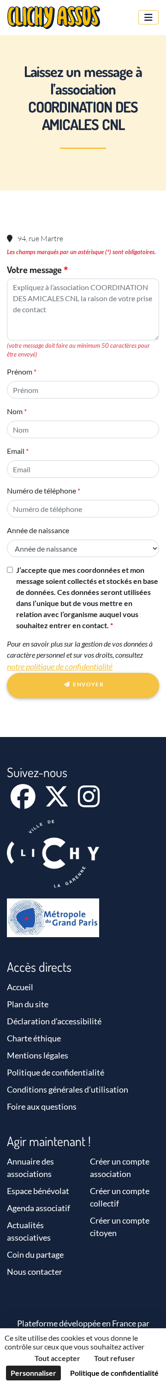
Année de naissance (38, 530)
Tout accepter (57, 1358)
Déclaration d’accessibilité (54, 1021)
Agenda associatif (38, 1208)
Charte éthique (34, 1038)
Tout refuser (114, 1358)
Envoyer (87, 684)
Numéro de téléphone (41, 490)
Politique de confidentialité (55, 1072)
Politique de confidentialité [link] (114, 1372)
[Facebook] (24, 802)
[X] (57, 802)
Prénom (19, 371)
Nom (15, 411)
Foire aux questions (42, 1106)
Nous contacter (34, 1271)
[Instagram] (88, 802)
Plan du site (27, 1004)
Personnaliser (33, 1372)
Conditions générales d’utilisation (67, 1089)
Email (15, 450)
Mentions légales (37, 1055)
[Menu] (148, 17)
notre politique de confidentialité (60, 666)
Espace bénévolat (38, 1191)
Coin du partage (35, 1254)
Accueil (20, 987)
